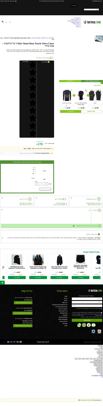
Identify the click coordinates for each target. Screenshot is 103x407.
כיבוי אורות (100, 372)
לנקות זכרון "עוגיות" (98, 363)
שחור (101, 358)
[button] (3, 267)
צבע (44, 179)
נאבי (76, 358)
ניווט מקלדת (99, 352)
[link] (80, 267)
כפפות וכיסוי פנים (36, 38)
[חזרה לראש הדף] (2, 283)
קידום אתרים (3, 342)
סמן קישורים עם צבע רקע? (96, 362)
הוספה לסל (45, 189)
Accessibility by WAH (97, 375)
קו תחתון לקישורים (98, 360)
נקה (36, 181)
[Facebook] (89, 325)
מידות (44, 171)
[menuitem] (77, 18)
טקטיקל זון (51, 38)
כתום (83, 358)
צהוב (80, 358)
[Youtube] (93, 325)
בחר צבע (100, 357)
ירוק (94, 358)
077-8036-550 (95, 1)
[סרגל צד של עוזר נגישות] (100, 346)
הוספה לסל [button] (70, 111)
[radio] (18, 168)
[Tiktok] (79, 325)
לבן (97, 358)
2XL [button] (66, 105)
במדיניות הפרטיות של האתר (89, 315)
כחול (91, 358)
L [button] (94, 105)
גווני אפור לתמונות (98, 365)
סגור (101, 347)
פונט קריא (100, 354)
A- (101, 350)
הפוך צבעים (99, 367)
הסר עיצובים (99, 370)
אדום (87, 358)
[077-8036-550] (100, 1)
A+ (99, 350)
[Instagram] (84, 325)
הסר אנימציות (99, 368)
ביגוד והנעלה (44, 38)
